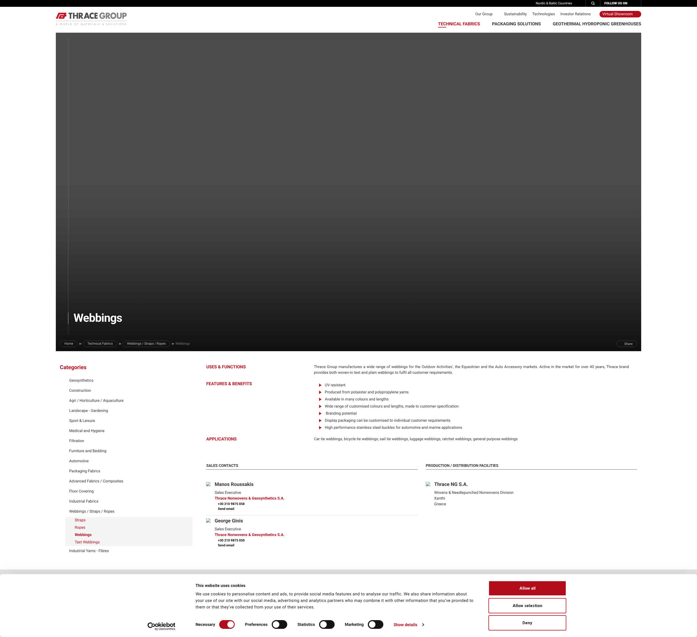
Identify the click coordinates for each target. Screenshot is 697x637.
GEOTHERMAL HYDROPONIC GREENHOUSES (597, 23)
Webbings (83, 535)
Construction (80, 390)
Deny (527, 622)
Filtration (76, 441)
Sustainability (515, 14)
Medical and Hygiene (87, 431)
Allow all (527, 588)
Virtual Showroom (618, 14)
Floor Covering (81, 491)
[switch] (279, 624)
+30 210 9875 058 (230, 504)
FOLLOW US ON (616, 3)
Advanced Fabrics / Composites (96, 481)
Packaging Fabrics (84, 471)
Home (68, 343)
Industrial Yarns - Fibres (89, 551)
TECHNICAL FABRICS (459, 23)
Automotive (79, 461)
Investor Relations (576, 14)
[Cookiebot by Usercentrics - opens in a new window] (161, 626)
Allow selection (527, 605)
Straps (80, 520)
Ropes (79, 527)
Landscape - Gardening (88, 411)
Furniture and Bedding (87, 451)
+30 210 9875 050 (230, 540)
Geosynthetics (81, 380)
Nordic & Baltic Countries (554, 3)
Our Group (484, 14)
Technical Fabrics (100, 343)
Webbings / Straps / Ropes (146, 343)
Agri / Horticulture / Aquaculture (96, 401)
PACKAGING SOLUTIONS (517, 23)
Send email (225, 509)
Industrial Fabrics (83, 501)
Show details (405, 624)
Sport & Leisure (82, 421)
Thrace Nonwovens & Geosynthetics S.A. (250, 498)
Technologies (543, 14)
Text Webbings (87, 542)
